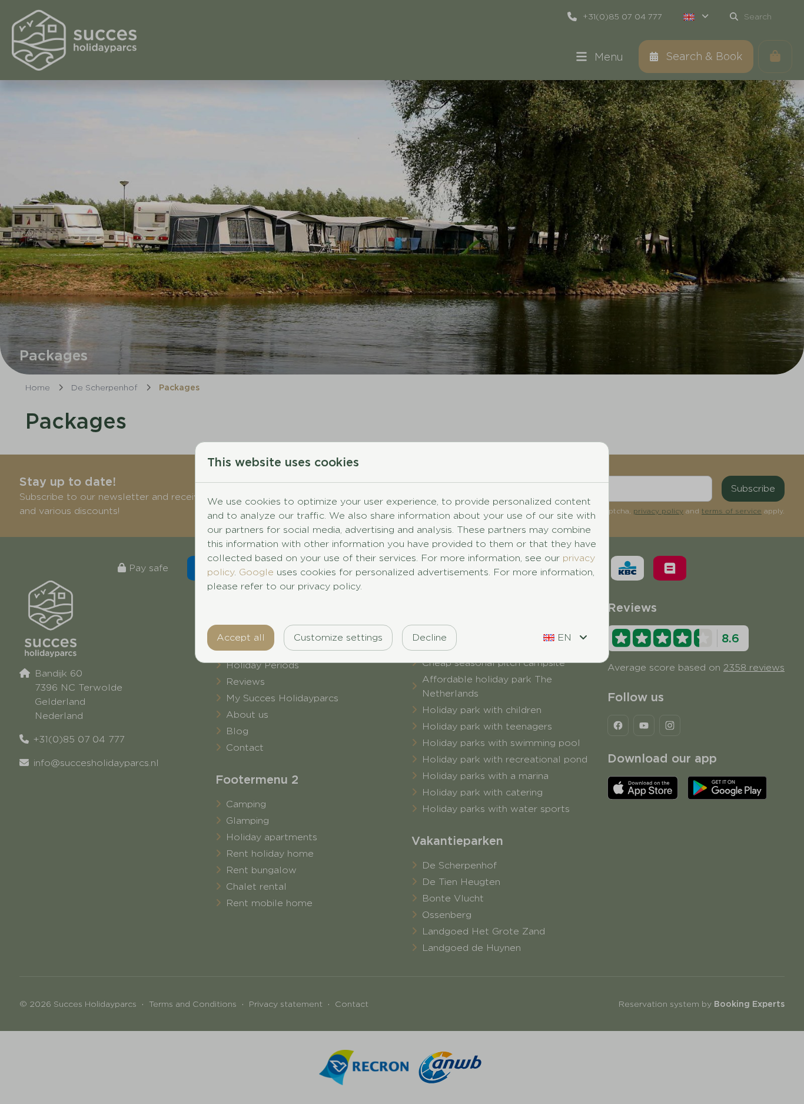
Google (256, 572)
